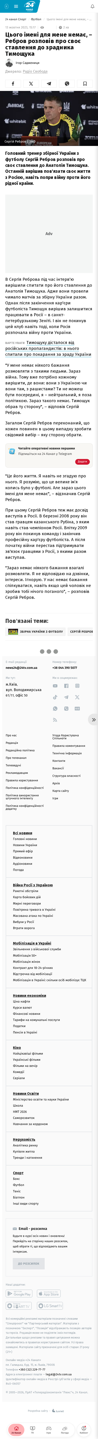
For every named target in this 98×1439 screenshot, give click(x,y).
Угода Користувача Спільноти (65, 737)
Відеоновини (23, 858)
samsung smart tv (50, 1306)
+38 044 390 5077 (64, 668)
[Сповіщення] (92, 6)
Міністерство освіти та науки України (41, 1099)
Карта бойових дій (27, 897)
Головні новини (25, 839)
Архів (56, 783)
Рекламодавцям (17, 773)
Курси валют (22, 1008)
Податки (19, 1026)
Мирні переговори (27, 903)
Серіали (19, 1078)
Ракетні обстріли (25, 891)
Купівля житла (24, 1151)
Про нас (11, 735)
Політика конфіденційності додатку (25, 807)
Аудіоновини (22, 864)
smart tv (19, 1306)
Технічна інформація (67, 753)
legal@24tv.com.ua (59, 1374)
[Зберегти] (85, 83)
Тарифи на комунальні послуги (36, 1020)
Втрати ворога (24, 928)
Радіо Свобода (35, 71)
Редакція (12, 743)
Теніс (17, 1191)
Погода (18, 870)
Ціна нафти (21, 1001)
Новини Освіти (26, 1093)
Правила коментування (68, 746)
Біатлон (19, 1197)
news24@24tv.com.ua (21, 668)
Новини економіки (29, 995)
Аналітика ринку (25, 1145)
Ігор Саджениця (27, 63)
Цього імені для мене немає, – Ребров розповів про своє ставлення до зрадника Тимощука (69, 19)
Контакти (58, 761)
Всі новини (22, 833)
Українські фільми (26, 1060)
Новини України (25, 845)
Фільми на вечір (25, 1066)
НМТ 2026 (20, 1112)
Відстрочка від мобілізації (32, 974)
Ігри (55, 798)
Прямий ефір (23, 851)
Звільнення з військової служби (37, 949)
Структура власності (66, 776)
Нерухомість (24, 1139)
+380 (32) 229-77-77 (32, 1369)
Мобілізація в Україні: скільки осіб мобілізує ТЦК (49, 980)
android (19, 1293)
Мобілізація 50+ (24, 956)
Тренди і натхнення (27, 1158)
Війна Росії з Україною (33, 885)
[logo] (29, 6)
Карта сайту (60, 791)
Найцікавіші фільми (28, 1053)
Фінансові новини (26, 1014)
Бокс (16, 1179)
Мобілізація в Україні (32, 943)
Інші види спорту (26, 1204)
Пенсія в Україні (25, 1032)
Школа (18, 1106)
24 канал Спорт (16, 19)
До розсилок (28, 1264)
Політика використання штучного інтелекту (22, 797)
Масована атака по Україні (33, 916)
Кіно (17, 1047)
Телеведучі (13, 765)
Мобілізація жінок (26, 962)
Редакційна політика (20, 750)
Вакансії (58, 768)
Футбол (36, 19)
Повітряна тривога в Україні (34, 910)
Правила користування (22, 780)
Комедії (18, 1072)
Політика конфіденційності (25, 788)
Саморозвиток (24, 1118)
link (55, 686)
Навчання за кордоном (30, 1124)
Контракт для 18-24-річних (33, 968)
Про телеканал (16, 758)
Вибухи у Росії (23, 922)
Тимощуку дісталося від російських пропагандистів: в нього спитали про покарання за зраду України (48, 348)
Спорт (18, 1173)
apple (50, 1293)
